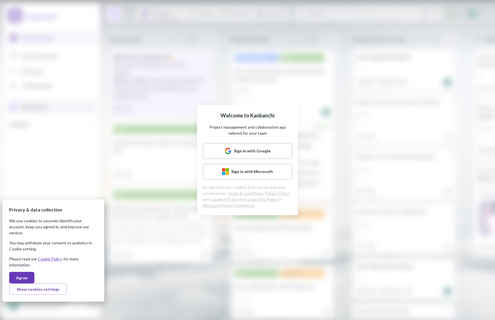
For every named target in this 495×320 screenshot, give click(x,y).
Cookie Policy (50, 258)
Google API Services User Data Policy (244, 199)
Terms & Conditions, (246, 193)
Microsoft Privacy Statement (228, 205)
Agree (22, 277)
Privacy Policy (277, 193)
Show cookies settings (38, 289)
